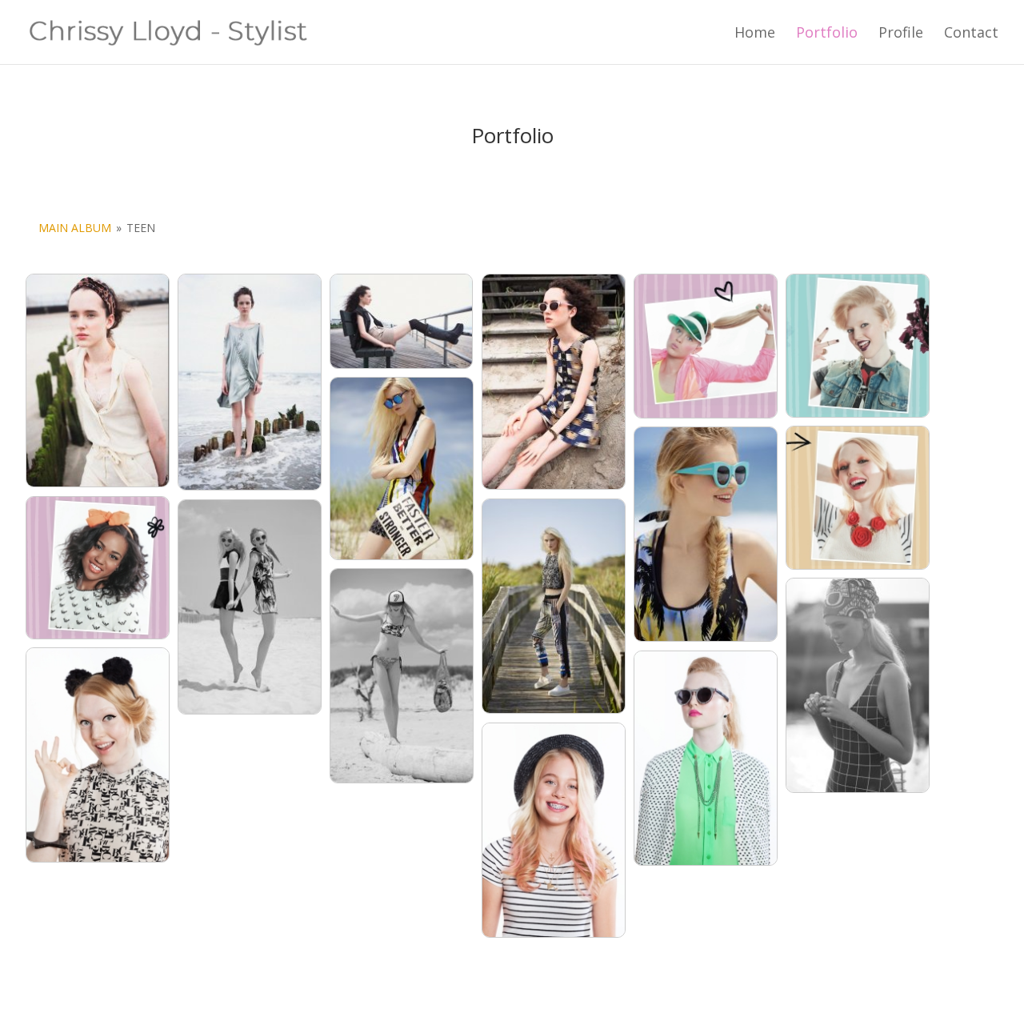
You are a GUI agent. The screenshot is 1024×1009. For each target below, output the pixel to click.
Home (754, 34)
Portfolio (827, 34)
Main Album (74, 227)
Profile (900, 34)
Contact (971, 34)
